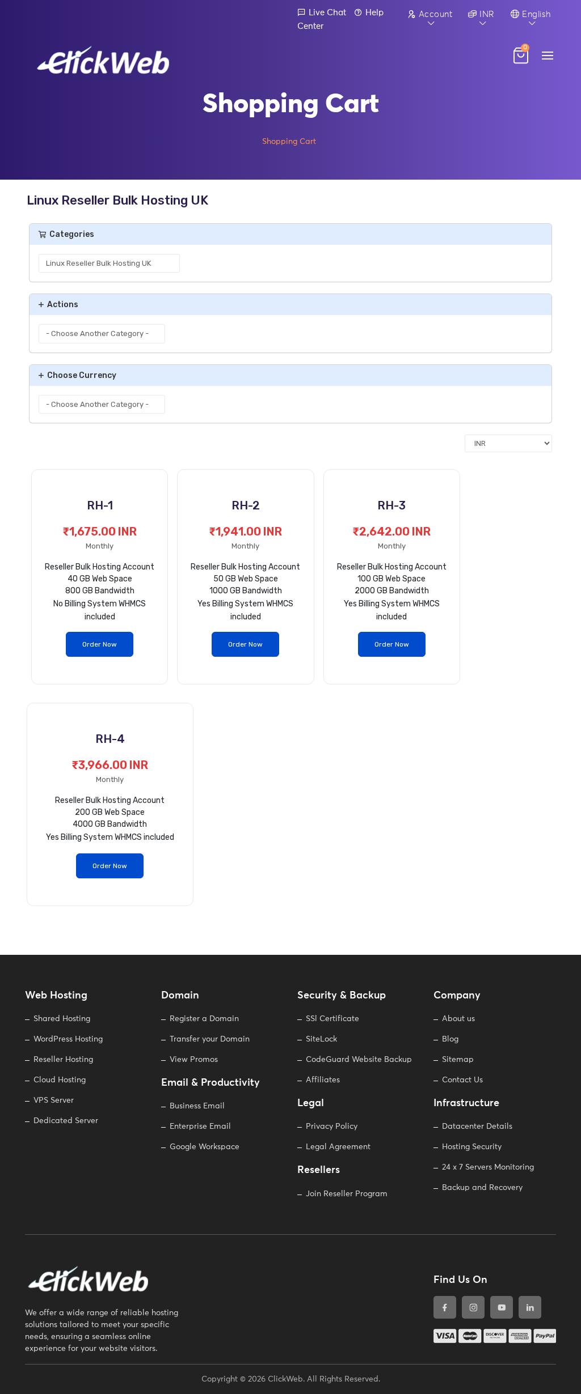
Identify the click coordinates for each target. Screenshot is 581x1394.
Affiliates (323, 1080)
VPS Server (53, 1100)
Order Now (99, 644)
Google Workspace (204, 1147)
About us (458, 1019)
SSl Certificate (332, 1019)
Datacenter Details (477, 1126)
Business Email (197, 1106)
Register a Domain (204, 1019)
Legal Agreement (338, 1147)
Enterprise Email (200, 1126)
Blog (450, 1039)
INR (486, 14)
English (535, 14)
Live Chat (327, 12)
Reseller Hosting (63, 1060)
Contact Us (462, 1080)
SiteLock (321, 1039)
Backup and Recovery (482, 1188)
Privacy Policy (331, 1126)
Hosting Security (472, 1147)
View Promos (194, 1060)
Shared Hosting (61, 1019)
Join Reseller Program (347, 1194)
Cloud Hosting (59, 1080)
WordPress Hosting (68, 1039)
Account (434, 14)
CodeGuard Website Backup (359, 1060)
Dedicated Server (65, 1121)
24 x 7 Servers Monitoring (488, 1167)
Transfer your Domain (210, 1039)
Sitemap (458, 1060)
